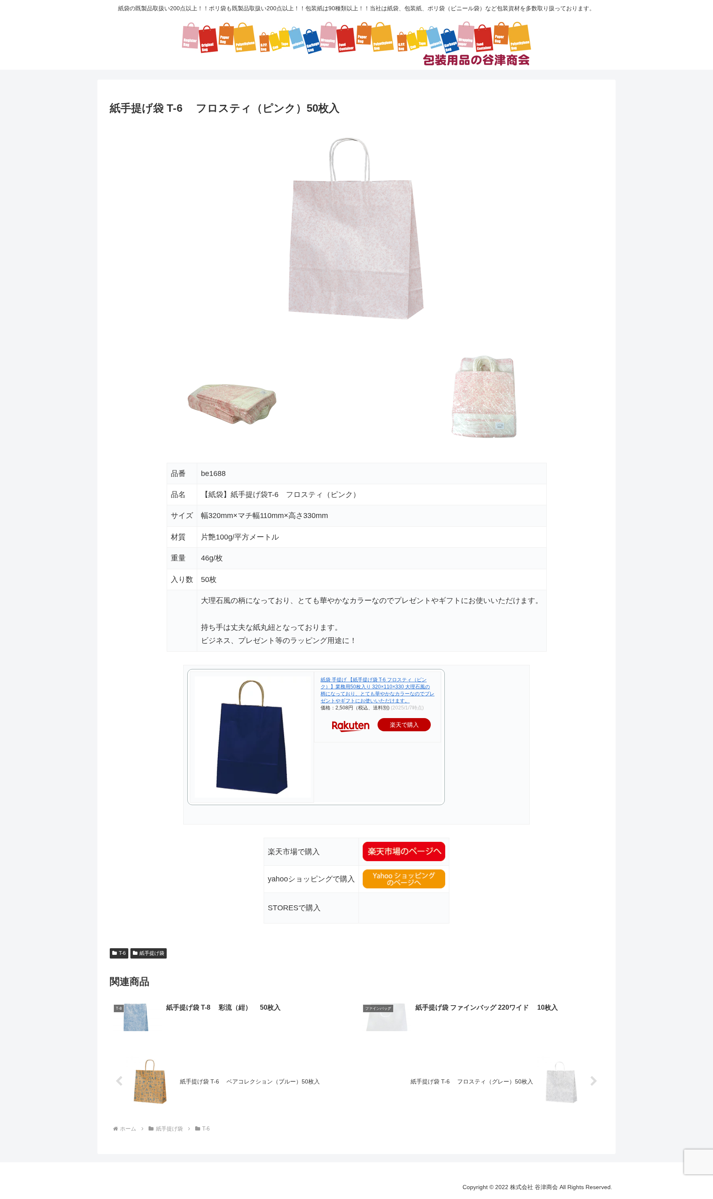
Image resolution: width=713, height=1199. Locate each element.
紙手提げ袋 (151, 953)
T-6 (122, 953)
